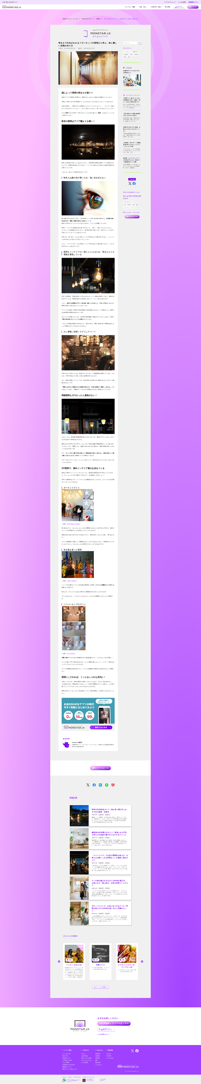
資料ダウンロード (179, 7)
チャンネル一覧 (66, 1053)
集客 (129, 57)
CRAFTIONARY (71, 581)
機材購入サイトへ (67, 1066)
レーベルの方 (110, 1058)
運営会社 (64, 1077)
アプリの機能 (65, 1062)
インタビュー (127, 51)
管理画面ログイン (193, 2)
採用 (131, 54)
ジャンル (126, 207)
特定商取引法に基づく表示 (88, 1077)
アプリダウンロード (170, 2)
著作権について (66, 1058)
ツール (132, 207)
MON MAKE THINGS (73, 524)
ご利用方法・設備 (155, 7)
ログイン (83, 1053)
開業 (125, 57)
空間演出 (136, 54)
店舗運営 (126, 54)
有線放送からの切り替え (68, 1064)
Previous (59, 961)
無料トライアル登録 (86, 1058)
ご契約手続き (84, 1055)
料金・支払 (143, 7)
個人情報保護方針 (77, 1077)
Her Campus (71, 653)
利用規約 (70, 1077)
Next (142, 961)
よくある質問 (182, 2)
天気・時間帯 (127, 204)
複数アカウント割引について (69, 1069)
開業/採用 (97, 1062)
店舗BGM (134, 51)
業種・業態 (135, 204)
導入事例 (167, 7)
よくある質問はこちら (102, 1034)
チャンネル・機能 (130, 7)
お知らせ (109, 1053)
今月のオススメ (128, 202)
